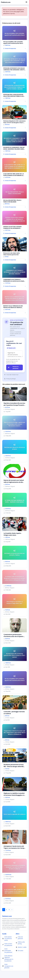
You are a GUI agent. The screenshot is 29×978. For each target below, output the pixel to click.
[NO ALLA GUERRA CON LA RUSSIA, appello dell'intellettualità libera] (14, 38)
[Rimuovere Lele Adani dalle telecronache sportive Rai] (14, 249)
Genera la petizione (15, 367)
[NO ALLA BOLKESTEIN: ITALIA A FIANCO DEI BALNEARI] (14, 196)
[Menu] (26, 2)
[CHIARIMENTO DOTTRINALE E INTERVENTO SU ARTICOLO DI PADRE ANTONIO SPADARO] (14, 276)
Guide (4, 934)
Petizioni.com (5, 2)
